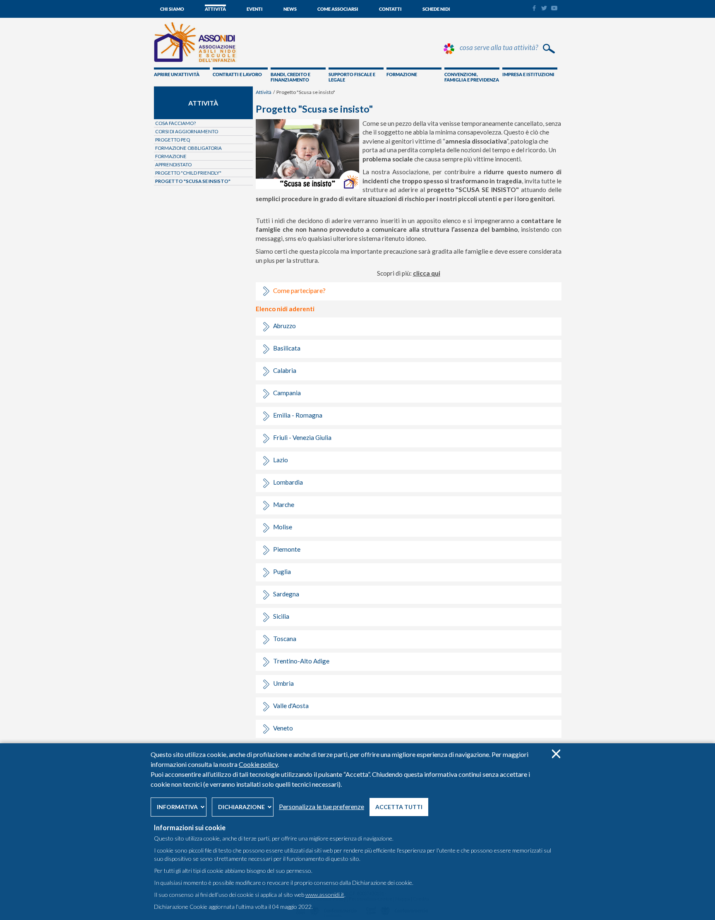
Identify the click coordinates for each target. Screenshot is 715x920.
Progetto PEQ (172, 139)
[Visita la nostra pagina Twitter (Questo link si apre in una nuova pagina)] (544, 8)
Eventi (255, 9)
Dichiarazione (241, 806)
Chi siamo (172, 9)
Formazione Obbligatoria (188, 148)
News (290, 9)
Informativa (177, 806)
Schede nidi (436, 9)
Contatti (390, 9)
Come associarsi (337, 9)
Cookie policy (258, 764)
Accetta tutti (398, 806)
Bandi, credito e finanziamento (290, 77)
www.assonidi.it (324, 894)
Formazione (401, 74)
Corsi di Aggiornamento (186, 131)
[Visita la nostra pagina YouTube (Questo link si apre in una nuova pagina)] (554, 8)
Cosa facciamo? (175, 123)
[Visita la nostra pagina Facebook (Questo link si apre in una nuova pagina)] (534, 9)
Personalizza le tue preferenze (321, 806)
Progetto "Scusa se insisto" (192, 181)
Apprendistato (173, 164)
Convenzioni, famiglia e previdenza (471, 77)
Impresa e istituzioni (528, 74)
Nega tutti (556, 753)
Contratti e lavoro (237, 74)
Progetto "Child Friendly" (188, 172)
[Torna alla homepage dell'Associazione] (195, 60)
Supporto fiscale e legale (352, 77)
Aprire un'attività (176, 74)
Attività (215, 9)
